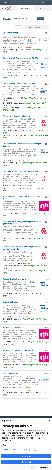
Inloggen (45, 2)
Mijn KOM (42, 8)
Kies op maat (3, 8)
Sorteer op (18, 26)
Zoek (41, 18)
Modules (25, 8)
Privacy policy (29, 449)
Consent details (9, 449)
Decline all (26, 462)
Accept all (26, 456)
